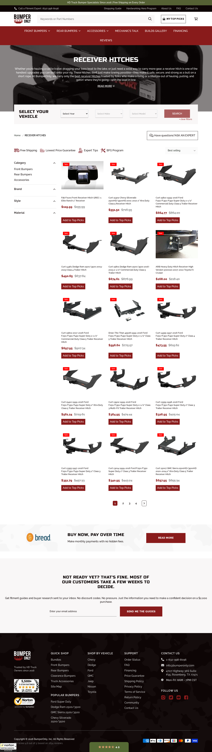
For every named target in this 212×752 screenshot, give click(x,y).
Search (177, 113)
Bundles (56, 659)
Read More (166, 537)
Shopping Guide (112, 8)
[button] (8, 747)
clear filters (185, 119)
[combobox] (95, 19)
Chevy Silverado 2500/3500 (61, 719)
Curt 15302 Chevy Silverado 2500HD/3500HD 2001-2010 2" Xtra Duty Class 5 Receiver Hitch (128, 200)
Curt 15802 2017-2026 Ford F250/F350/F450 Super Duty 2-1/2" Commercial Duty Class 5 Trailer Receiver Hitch (82, 337)
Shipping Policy (134, 681)
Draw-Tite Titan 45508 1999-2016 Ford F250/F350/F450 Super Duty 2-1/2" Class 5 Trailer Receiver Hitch (129, 336)
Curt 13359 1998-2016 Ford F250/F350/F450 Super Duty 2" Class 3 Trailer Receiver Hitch (175, 405)
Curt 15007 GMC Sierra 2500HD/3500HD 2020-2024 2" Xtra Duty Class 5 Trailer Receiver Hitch (176, 471)
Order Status (132, 659)
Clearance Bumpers (63, 675)
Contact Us (192, 8)
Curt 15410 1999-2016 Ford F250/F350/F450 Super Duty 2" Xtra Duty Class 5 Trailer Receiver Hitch (82, 405)
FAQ (178, 8)
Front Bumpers (23, 169)
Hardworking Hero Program (141, 8)
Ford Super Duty (61, 701)
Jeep (91, 681)
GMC (91, 675)
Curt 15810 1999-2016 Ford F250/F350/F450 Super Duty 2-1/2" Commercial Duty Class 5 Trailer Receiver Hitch (176, 202)
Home (17, 135)
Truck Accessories (62, 681)
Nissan (92, 686)
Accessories (21, 179)
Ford (90, 670)
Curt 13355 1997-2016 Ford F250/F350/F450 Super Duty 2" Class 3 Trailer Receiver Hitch (80, 471)
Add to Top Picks (73, 220)
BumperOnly (41, 739)
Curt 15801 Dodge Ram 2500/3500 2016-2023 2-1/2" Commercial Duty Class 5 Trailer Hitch (129, 269)
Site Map (56, 686)
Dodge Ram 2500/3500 (65, 707)
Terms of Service (134, 691)
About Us (166, 8)
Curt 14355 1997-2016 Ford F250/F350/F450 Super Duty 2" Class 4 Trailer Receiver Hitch (175, 336)
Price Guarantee (134, 675)
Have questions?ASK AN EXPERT (174, 135)
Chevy (91, 659)
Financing (130, 670)
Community (131, 702)
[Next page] (144, 503)
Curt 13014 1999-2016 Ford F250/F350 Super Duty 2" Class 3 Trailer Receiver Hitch (127, 471)
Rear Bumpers (23, 174)
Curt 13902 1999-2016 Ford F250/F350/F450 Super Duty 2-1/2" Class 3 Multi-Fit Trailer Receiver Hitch (129, 405)
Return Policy (132, 697)
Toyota (92, 691)
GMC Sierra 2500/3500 (65, 712)
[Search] (150, 19)
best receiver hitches (88, 76)
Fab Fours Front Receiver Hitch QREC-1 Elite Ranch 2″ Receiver (81, 199)
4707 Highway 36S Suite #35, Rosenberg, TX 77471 (182, 672)
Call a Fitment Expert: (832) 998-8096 (38, 8)
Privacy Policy (133, 686)
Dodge (92, 665)
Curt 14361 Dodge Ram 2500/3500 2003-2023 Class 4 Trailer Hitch (82, 268)
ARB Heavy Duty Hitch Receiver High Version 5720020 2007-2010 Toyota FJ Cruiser (175, 269)
